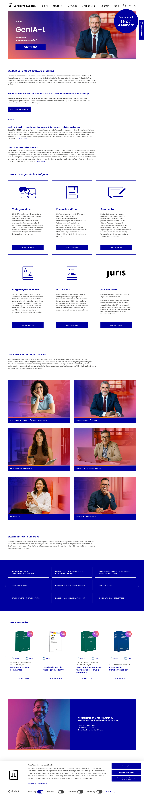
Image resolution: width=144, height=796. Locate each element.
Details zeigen (111, 792)
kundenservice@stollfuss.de (93, 730)
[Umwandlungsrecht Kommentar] (22, 641)
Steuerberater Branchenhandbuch (118, 668)
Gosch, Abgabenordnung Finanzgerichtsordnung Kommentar (88, 670)
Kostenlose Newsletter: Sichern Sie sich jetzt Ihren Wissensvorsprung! (48, 93)
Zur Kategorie (28, 247)
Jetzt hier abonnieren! (19, 109)
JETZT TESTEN (31, 46)
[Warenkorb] (134, 6)
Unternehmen (15, 517)
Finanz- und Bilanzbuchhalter (89, 468)
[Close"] (139, 31)
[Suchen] (124, 6)
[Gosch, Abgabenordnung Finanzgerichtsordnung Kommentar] (88, 641)
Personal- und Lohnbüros (21, 468)
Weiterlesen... (23, 139)
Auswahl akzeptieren (126, 772)
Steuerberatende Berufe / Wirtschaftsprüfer (29, 420)
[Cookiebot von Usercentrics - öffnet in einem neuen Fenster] (13, 791)
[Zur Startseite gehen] (22, 5)
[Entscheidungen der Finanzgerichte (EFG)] (55, 641)
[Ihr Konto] (129, 6)
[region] (72, 656)
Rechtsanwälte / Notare (87, 420)
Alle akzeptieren (126, 766)
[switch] (61, 791)
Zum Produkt (22, 679)
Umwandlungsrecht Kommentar (20, 668)
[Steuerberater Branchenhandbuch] (121, 641)
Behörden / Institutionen (87, 517)
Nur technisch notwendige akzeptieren (126, 779)
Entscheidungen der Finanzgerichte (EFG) (53, 668)
